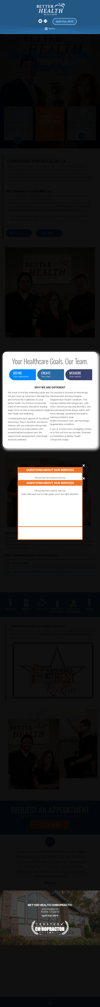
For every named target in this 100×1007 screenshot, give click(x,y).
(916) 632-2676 (50, 915)
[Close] (83, 465)
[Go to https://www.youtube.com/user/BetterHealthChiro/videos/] (40, 21)
